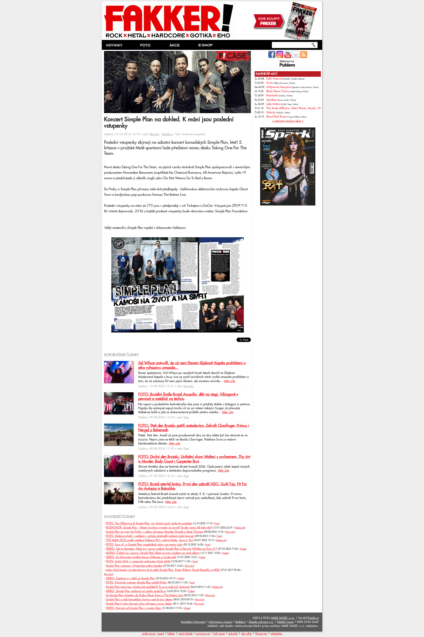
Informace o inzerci (220, 622)
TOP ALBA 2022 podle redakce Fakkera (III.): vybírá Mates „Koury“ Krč (149, 540)
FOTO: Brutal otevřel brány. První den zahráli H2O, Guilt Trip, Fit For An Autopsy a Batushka (192, 486)
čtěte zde (229, 381)
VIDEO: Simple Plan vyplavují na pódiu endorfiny (135, 591)
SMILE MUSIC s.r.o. (283, 618)
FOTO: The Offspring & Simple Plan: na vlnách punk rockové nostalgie (149, 523)
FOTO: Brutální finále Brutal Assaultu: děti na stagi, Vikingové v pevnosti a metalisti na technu (188, 396)
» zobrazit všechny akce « (287, 121)
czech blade (185, 633)
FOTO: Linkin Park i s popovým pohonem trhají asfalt (138, 561)
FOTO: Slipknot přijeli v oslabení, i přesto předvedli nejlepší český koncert (150, 536)
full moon (219, 633)
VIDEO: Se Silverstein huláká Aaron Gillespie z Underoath (141, 557)
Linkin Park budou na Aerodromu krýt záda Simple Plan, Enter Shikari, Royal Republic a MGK (163, 570)
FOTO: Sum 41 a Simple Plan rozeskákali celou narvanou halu (144, 544)
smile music (149, 633)
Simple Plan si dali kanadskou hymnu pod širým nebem (139, 599)
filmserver (261, 633)
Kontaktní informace (193, 622)
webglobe (276, 633)
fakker (171, 633)
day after (246, 633)
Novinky (154, 134)
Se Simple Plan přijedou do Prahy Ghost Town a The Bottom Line (144, 595)
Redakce (167, 134)
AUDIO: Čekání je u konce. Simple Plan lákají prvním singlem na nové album (153, 553)
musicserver (203, 633)
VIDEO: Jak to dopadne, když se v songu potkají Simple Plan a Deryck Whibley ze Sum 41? (161, 548)
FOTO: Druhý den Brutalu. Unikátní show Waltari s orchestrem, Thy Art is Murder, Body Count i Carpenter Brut (194, 459)
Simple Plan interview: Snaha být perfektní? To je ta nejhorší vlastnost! (148, 586)
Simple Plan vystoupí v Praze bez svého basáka (134, 565)
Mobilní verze (285, 622)
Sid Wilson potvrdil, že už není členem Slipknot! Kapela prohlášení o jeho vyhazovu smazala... (192, 365)
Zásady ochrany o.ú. (261, 622)
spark (160, 633)
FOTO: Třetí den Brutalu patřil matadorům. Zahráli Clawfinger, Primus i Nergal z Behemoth (193, 428)
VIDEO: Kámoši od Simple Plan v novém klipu (133, 608)
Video (243, 549)
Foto (186, 417)
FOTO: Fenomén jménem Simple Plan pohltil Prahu (136, 582)
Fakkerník (239, 528)
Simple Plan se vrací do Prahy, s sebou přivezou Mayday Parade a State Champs (154, 531)
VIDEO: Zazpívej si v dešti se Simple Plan (130, 578)
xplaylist (233, 633)
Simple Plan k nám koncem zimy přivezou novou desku (139, 603)
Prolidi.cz (313, 618)
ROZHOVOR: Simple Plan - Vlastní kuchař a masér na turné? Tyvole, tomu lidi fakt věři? (159, 527)
